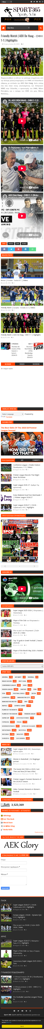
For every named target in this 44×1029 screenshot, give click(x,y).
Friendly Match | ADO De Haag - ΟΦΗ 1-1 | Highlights (21, 335)
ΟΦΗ (17, 243)
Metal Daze (8, 823)
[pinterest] (40, 2)
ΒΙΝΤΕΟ (11, 243)
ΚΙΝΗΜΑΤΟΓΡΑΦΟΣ (8, 726)
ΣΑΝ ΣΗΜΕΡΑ (20, 738)
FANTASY (23, 689)
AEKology (7, 816)
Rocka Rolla (7, 830)
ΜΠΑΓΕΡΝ (20, 734)
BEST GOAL (22, 681)
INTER (34, 693)
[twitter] (34, 2)
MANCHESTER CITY (23, 697)
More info (8, 1022)
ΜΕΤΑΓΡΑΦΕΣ (6, 730)
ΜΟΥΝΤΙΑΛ (22, 730)
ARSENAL (5, 677)
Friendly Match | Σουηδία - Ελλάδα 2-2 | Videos (18, 308)
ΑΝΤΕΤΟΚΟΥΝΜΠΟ (22, 718)
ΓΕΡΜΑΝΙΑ (5, 722)
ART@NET (18, 677)
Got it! (22, 1026)
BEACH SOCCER (7, 681)
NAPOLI (4, 705)
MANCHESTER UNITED (9, 701)
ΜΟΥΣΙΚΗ (5, 734)
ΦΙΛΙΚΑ (24, 243)
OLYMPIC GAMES (19, 705)
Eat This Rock (8, 819)
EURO (25, 685)
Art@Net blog (9, 826)
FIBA (34, 689)
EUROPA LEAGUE (7, 689)
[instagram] (42, 2)
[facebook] (31, 2)
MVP (26, 701)
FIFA (3, 693)
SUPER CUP (5, 718)
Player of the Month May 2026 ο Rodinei (28, 651)
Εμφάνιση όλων (39, 832)
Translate (9, 417)
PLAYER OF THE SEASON (9, 714)
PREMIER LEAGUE (29, 714)
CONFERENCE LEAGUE (9, 685)
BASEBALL (31, 677)
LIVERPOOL (6, 697)
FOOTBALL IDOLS (18, 693)
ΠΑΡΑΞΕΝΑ (5, 738)
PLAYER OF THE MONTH (9, 710)
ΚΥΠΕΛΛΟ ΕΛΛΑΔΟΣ (28, 726)
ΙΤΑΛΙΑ (19, 722)
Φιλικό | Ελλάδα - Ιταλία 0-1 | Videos (14, 280)
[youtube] (37, 2)
